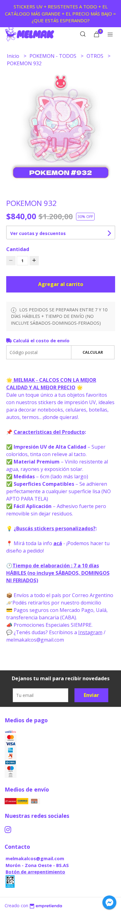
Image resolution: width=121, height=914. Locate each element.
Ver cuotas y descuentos (38, 233)
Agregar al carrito (60, 284)
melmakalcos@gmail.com (35, 858)
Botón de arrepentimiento (35, 872)
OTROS (96, 56)
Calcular (93, 352)
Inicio (13, 56)
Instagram (90, 632)
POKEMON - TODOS (53, 56)
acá (57, 543)
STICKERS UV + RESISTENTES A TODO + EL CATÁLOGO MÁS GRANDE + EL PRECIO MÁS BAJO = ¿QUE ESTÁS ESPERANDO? (60, 13)
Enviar (91, 695)
